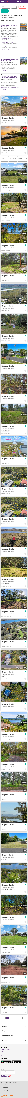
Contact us (3, 1056)
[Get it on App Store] (16, 1062)
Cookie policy (4, 1087)
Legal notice (4, 1084)
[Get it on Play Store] (6, 1062)
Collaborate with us (5, 1049)
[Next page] (24, 1018)
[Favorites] (18, 2)
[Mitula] (4, 1)
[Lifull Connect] (8, 1096)
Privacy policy (4, 1090)
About (2, 1051)
